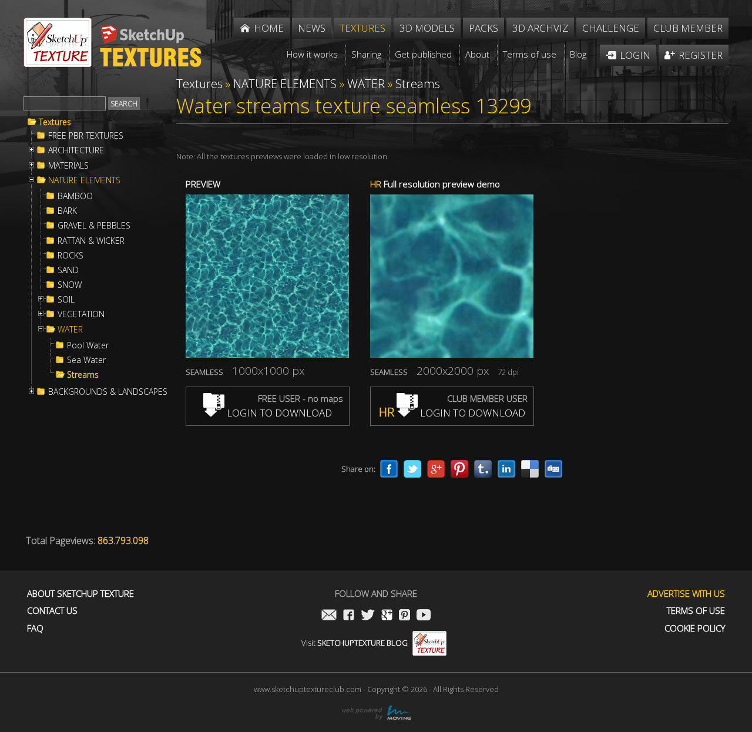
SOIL (66, 299)
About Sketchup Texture (80, 593)
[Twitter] (412, 469)
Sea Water (86, 360)
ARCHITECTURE (76, 150)
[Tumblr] (483, 469)
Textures (55, 122)
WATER (70, 329)
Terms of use (696, 610)
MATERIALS (68, 165)
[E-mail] (329, 616)
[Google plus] (436, 469)
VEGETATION (81, 314)
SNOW (70, 285)
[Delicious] (530, 469)
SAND (68, 270)
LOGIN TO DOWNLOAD (278, 412)
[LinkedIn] (506, 469)
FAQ (35, 628)
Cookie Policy (694, 628)
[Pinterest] (459, 469)
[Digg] (553, 469)
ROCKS (70, 255)
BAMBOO (75, 196)
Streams (83, 375)
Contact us (52, 610)
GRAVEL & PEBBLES (94, 225)
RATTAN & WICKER (91, 241)
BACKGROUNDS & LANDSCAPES (107, 392)
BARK (67, 211)
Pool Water (88, 345)
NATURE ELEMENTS (84, 180)
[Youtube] (424, 616)
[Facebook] (389, 469)
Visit (354, 642)
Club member (688, 28)
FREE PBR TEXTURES (85, 135)
